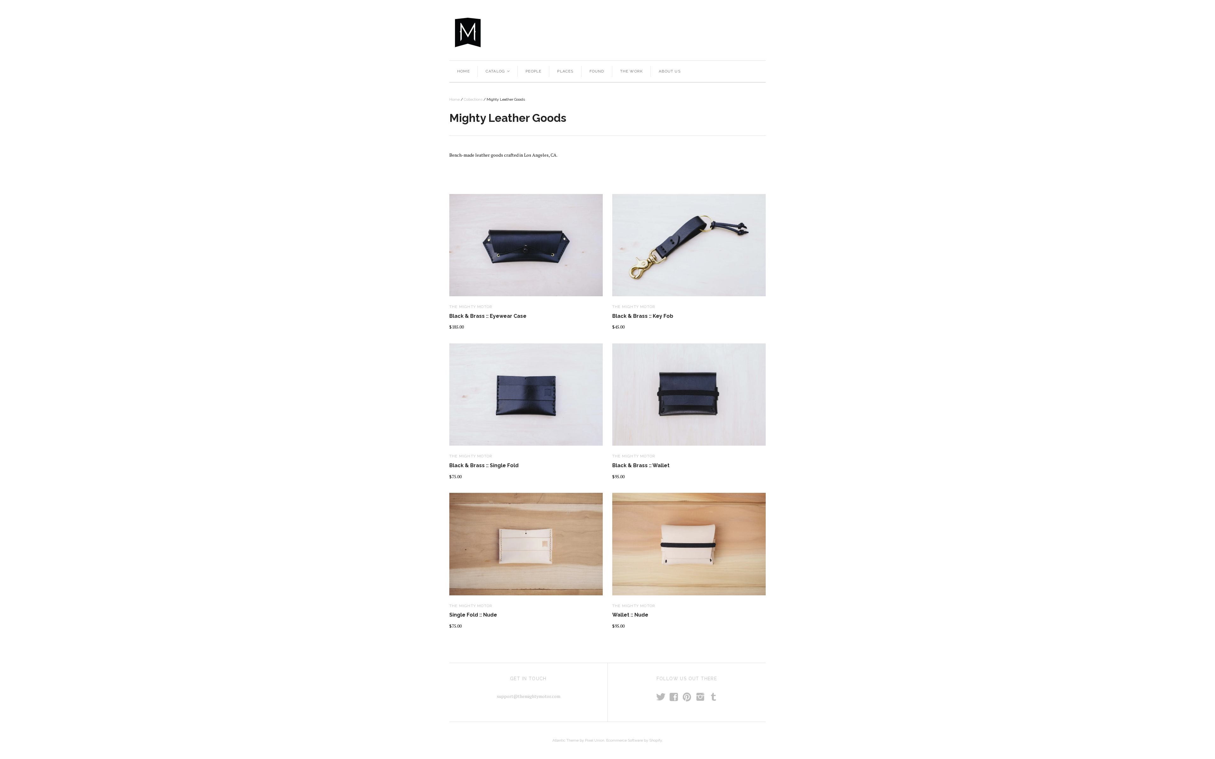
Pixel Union (594, 740)
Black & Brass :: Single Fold (484, 465)
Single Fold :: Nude (473, 615)
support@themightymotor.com (528, 696)
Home (463, 71)
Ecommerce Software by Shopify (634, 740)
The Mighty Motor (470, 306)
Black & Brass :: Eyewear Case (487, 316)
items (734, 32)
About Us (670, 71)
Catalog (498, 71)
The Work (631, 71)
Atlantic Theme (565, 740)
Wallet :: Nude (630, 615)
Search (704, 32)
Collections (473, 99)
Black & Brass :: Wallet (641, 465)
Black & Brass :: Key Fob (642, 316)
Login (757, 31)
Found (596, 71)
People (533, 71)
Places (565, 71)
